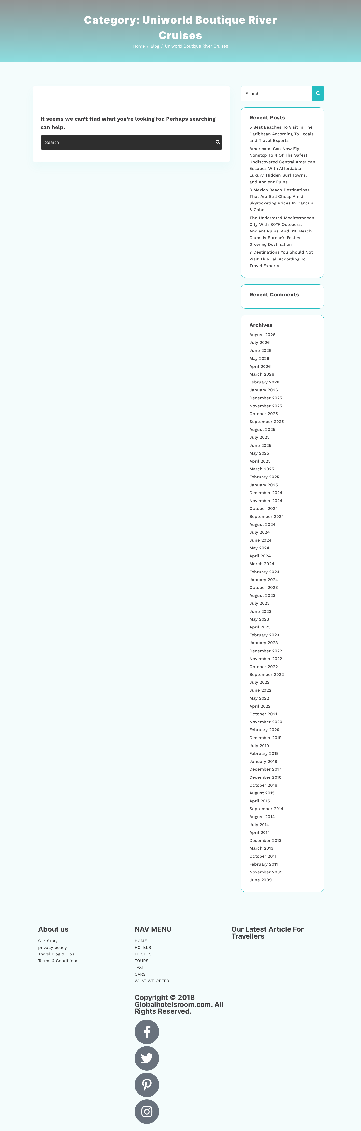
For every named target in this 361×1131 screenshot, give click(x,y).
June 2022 (260, 690)
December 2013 (265, 840)
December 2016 (265, 777)
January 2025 (264, 484)
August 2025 (262, 429)
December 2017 (265, 769)
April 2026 (260, 366)
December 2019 (265, 737)
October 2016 (263, 785)
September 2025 (267, 421)
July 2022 (260, 682)
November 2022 (266, 658)
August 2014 (262, 816)
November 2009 (266, 872)
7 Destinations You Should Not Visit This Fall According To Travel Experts (281, 259)
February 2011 (264, 864)
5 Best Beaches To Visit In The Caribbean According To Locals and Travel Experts (282, 134)
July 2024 (260, 532)
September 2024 (267, 516)
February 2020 (264, 729)
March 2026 (262, 374)
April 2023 (260, 627)
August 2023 (262, 595)
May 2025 (259, 453)
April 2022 (260, 706)
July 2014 (259, 824)
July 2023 (260, 603)
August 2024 (263, 524)
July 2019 (259, 745)
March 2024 (262, 563)
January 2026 (264, 389)
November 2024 (266, 500)
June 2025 (260, 445)
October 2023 (264, 587)
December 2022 (266, 650)
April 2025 (260, 461)
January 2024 (264, 579)
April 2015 (260, 800)
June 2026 (260, 350)
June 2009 (261, 879)
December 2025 (266, 397)
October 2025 (264, 413)
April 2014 (260, 832)
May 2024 (259, 547)
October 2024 (264, 508)
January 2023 (264, 642)
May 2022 (259, 698)
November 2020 (266, 721)
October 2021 (263, 713)
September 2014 (266, 808)
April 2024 (260, 555)
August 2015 (262, 792)
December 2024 (266, 492)
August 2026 (262, 334)
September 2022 (267, 674)
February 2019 (264, 753)
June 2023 (260, 611)
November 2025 (266, 405)
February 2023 (264, 634)
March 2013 (261, 848)
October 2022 (264, 666)
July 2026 (260, 342)
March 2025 (262, 468)
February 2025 (264, 476)
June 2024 (261, 540)
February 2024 (264, 571)
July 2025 (260, 437)
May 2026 (259, 358)
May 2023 (259, 619)
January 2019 (263, 761)
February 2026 (264, 382)
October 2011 (263, 856)
